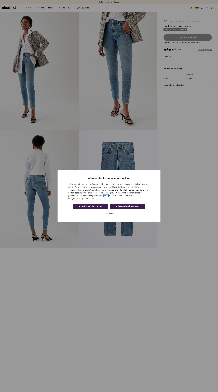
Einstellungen (109, 213)
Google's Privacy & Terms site (81, 198)
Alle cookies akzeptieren (127, 206)
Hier (106, 196)
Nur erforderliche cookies (90, 206)
